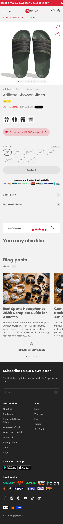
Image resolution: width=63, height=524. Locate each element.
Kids (36, 419)
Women (38, 414)
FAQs (5, 447)
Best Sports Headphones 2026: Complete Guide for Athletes (25, 313)
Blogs (5, 452)
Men (36, 409)
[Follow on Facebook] (5, 498)
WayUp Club (9, 437)
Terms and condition (13, 432)
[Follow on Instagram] (12, 498)
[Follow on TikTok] (32, 498)
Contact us (9, 414)
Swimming (23, 17)
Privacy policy (10, 442)
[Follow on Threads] (19, 498)
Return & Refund (11, 427)
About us (7, 409)
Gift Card (39, 429)
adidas (7, 89)
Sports (37, 424)
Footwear (13, 17)
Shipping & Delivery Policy (12, 421)
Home (5, 17)
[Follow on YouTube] (26, 498)
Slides (32, 17)
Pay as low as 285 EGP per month (27, 132)
